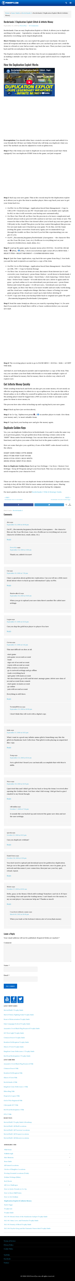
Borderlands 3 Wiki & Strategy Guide (47, 492)
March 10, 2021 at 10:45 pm (19, 914)
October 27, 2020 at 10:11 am (17, 889)
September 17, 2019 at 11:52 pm (17, 732)
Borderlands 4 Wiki (10, 1082)
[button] (66, 3)
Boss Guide (8, 1161)
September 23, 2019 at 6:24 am (20, 758)
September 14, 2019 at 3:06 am (20, 550)
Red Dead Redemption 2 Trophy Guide (17, 1056)
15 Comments (33, 26)
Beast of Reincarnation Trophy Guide (17, 1019)
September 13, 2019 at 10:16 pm (18, 525)
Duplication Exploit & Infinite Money (18, 1201)
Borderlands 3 (18, 510)
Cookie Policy (8, 1249)
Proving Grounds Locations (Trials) (16, 1173)
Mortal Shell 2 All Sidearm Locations (16, 1138)
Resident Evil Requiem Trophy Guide (16, 1042)
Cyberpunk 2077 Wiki (11, 1105)
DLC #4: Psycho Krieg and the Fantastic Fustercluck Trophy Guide (27, 1228)
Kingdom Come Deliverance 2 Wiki (16, 1087)
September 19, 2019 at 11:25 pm (18, 784)
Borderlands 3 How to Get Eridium (14, 498)
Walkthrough (8, 1153)
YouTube (7, 1255)
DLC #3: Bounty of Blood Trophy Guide (17, 1224)
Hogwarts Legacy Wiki (12, 1096)
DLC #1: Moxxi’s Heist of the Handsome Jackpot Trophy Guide (25, 1216)
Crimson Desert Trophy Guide (14, 1038)
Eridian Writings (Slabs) (12, 1177)
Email (7, 975)
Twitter (6, 1263)
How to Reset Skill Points (12, 1193)
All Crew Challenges (11, 1185)
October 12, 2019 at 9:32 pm (16, 835)
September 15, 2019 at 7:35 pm (17, 573)
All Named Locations (11, 1165)
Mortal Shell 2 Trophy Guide (13, 1010)
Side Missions (9, 1157)
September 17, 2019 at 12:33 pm (18, 622)
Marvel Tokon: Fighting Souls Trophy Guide (19, 1015)
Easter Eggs (8, 1205)
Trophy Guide (9, 1213)
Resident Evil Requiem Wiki (13, 1073)
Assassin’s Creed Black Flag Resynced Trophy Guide (22, 1028)
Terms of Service (10, 1241)
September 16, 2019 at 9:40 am (20, 596)
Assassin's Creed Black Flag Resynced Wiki (18, 1064)
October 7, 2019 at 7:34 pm (19, 809)
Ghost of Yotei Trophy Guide (14, 1047)
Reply (9, 539)
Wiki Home (8, 1150)
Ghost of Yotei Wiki (10, 1077)
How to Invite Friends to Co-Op (15, 1189)
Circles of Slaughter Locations (14, 1169)
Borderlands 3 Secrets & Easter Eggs (60, 498)
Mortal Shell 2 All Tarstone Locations (17, 1130)
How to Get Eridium (11, 1197)
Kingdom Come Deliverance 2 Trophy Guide (19, 1051)
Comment (7, 943)
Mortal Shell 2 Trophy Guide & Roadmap (18, 1122)
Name (7, 965)
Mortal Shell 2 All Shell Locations (15, 1126)
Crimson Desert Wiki (11, 1068)
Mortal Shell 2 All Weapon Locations (16, 1134)
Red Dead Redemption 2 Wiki (14, 1110)
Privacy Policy (8, 1245)
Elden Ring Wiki (9, 1091)
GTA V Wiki (7, 1114)
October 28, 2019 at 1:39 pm (16, 858)
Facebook (7, 1259)
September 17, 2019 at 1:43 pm (17, 645)
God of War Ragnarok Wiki (13, 1100)
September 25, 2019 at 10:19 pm (21, 709)
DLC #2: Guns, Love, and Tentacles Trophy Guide (21, 1220)
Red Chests (8, 1181)
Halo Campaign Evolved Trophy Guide (17, 1024)
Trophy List (8, 1209)
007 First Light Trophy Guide (14, 1033)
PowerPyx (13, 547)
